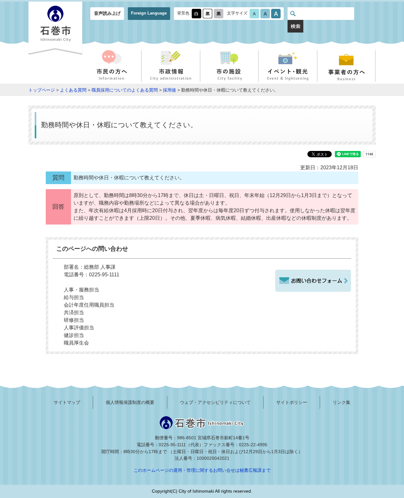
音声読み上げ (107, 13)
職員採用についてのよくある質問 (125, 90)
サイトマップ (67, 402)
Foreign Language (149, 13)
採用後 (169, 90)
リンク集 (341, 402)
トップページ (41, 90)
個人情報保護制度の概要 (130, 402)
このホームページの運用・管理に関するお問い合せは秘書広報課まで (202, 470)
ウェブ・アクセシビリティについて (215, 402)
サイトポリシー (291, 402)
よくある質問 (73, 90)
